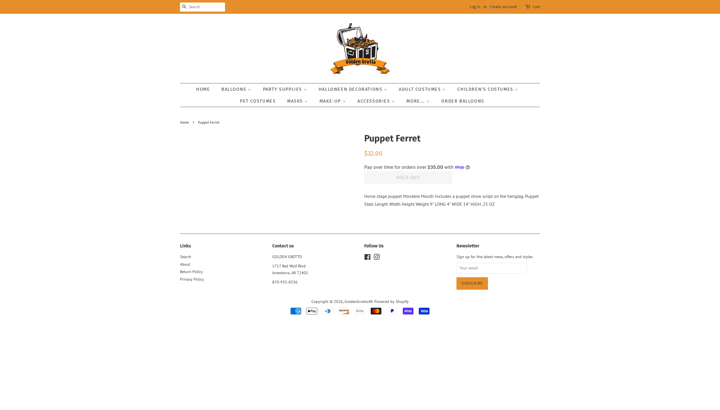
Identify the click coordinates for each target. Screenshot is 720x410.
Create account (503, 7)
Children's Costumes (486, 89)
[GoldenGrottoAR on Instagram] (377, 258)
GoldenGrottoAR (359, 301)
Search (185, 256)
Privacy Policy (192, 279)
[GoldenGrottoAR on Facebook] (367, 258)
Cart (536, 7)
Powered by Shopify (391, 301)
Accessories (374, 101)
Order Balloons (462, 101)
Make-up (331, 101)
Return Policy (191, 271)
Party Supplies (283, 89)
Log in (475, 7)
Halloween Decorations (351, 89)
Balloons (234, 89)
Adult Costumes (420, 89)
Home (203, 89)
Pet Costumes (258, 101)
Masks (296, 101)
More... (416, 101)
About (185, 264)
